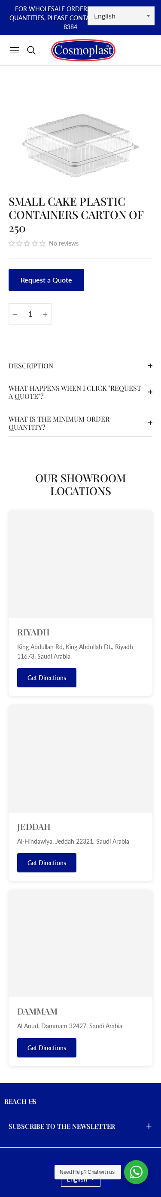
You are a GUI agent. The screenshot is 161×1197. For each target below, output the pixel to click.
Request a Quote (46, 280)
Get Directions (46, 677)
